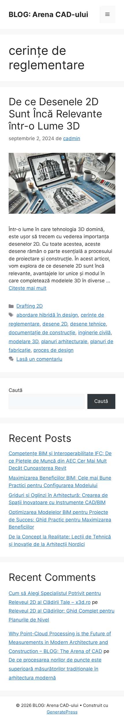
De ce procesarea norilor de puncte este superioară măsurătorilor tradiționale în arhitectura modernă (55, 668)
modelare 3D (23, 341)
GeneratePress (62, 712)
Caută (15, 390)
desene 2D (54, 324)
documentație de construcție (42, 332)
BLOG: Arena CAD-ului (48, 14)
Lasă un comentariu (39, 359)
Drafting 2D (29, 306)
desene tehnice (88, 324)
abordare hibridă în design (47, 315)
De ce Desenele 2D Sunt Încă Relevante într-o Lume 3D (55, 113)
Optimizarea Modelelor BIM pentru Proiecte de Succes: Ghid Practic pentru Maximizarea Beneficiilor (60, 519)
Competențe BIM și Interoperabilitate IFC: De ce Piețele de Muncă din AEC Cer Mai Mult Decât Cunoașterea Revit (60, 460)
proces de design (53, 350)
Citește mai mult (27, 288)
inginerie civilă (94, 332)
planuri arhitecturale (64, 341)
